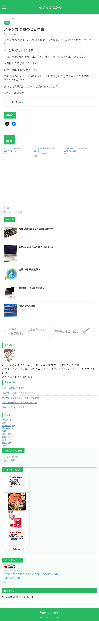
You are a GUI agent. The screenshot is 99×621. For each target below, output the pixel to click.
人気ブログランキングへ (12, 570)
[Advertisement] (25, 182)
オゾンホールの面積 (12, 148)
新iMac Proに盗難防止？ (32, 287)
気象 (8, 208)
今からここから (50, 7)
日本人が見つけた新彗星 (13, 407)
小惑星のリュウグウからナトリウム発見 (20, 397)
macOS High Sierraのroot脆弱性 (36, 228)
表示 (21, 102)
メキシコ (16, 212)
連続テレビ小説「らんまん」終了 (17, 393)
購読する (10, 591)
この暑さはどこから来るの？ (76, 148)
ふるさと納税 (11, 456)
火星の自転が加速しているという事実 (19, 402)
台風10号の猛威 (27, 306)
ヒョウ (9, 212)
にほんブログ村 (12, 577)
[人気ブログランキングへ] (9, 566)
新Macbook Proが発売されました (36, 247)
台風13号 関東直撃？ (29, 269)
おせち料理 (9, 460)
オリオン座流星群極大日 (13, 388)
